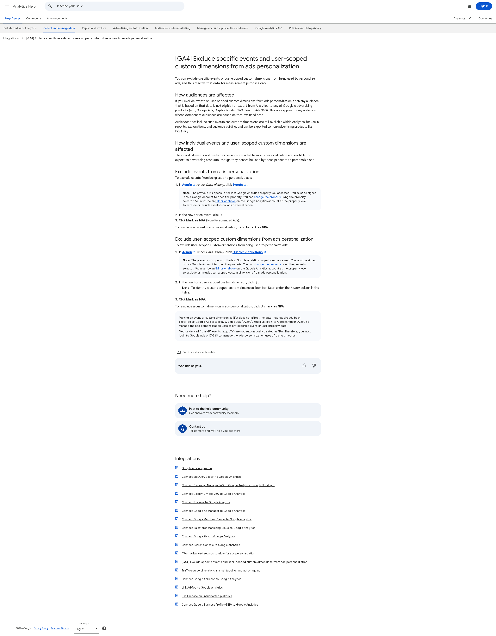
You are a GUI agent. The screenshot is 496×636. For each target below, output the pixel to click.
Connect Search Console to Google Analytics (211, 545)
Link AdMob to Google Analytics (202, 587)
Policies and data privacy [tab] (305, 28)
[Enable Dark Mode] (104, 628)
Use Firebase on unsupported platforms (207, 596)
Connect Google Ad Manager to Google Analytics (213, 511)
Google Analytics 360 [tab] (268, 28)
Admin (187, 185)
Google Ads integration (197, 468)
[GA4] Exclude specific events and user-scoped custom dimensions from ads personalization (244, 562)
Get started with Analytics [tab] (19, 28)
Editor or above (225, 201)
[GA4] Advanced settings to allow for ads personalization (218, 553)
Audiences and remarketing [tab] (172, 28)
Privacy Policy (41, 628)
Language (83, 623)
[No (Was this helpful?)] (314, 366)
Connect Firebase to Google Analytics (206, 502)
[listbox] (86, 629)
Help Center (12, 18)
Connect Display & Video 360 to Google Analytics (213, 494)
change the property (267, 197)
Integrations (187, 458)
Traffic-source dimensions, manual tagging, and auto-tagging (221, 570)
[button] (7, 6)
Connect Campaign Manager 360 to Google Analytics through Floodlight (228, 485)
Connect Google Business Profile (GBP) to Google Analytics (220, 604)
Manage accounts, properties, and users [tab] (222, 28)
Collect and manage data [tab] (59, 28)
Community (33, 18)
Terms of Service (60, 628)
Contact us (485, 18)
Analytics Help (24, 6)
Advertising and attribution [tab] (130, 28)
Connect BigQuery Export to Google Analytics (211, 477)
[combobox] (120, 6)
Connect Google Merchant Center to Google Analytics (216, 519)
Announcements (57, 18)
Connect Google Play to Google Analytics (208, 536)
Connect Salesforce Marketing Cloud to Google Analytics (218, 528)
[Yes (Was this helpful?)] (304, 366)
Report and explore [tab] (94, 28)
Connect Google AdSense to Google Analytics (211, 579)
